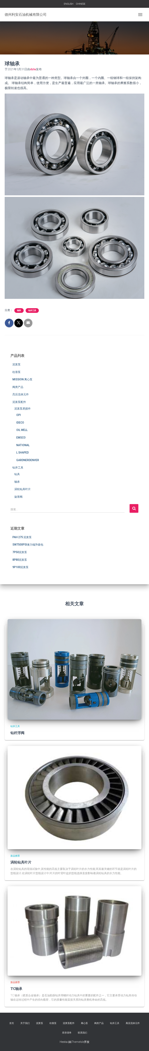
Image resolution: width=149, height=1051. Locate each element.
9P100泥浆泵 (20, 567)
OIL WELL (22, 430)
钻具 (17, 474)
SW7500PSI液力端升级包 (27, 544)
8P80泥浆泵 (19, 559)
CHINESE (80, 4)
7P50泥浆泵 (19, 552)
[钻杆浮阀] (74, 669)
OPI (18, 415)
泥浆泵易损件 (22, 408)
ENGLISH (68, 4)
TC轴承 (16, 988)
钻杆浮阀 (17, 732)
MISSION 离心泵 (22, 379)
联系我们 (82, 1032)
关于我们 (25, 1023)
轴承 (19, 310)
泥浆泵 (16, 364)
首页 (11, 1023)
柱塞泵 (16, 372)
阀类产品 (17, 387)
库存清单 (66, 1032)
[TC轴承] (74, 930)
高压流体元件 (20, 394)
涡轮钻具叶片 (22, 489)
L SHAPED (22, 452)
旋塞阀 (18, 496)
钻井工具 (32, 310)
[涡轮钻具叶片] (74, 797)
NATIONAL (22, 445)
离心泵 (84, 1023)
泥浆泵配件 (19, 402)
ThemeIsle (77, 1041)
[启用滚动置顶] (141, 1043)
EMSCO (21, 437)
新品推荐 (15, 855)
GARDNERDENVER (27, 460)
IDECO (20, 422)
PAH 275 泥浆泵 (22, 537)
